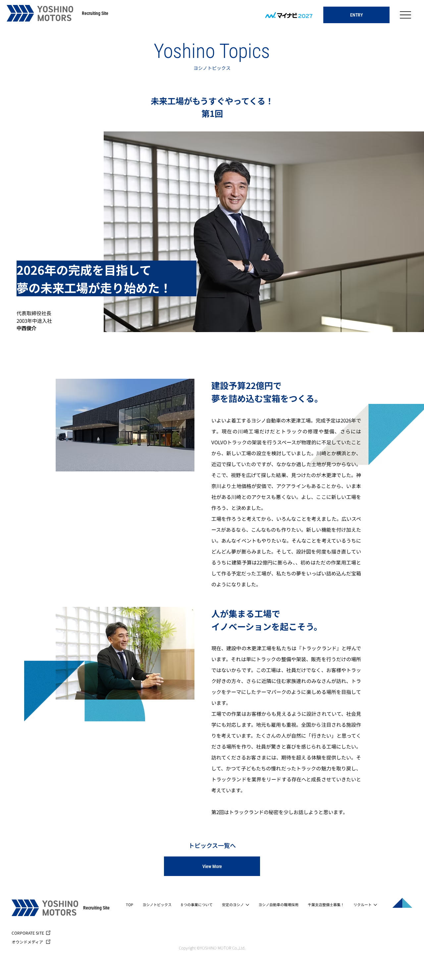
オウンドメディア (27, 942)
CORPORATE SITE (28, 933)
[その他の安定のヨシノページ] (247, 904)
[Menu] (405, 15)
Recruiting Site (95, 13)
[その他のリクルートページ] (375, 904)
